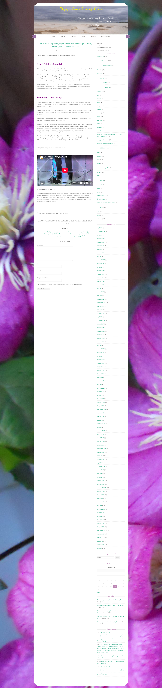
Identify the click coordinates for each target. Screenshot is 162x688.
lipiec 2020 (100, 420)
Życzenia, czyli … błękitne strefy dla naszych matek (111, 600)
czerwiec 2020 (101, 424)
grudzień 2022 (101, 331)
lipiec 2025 (100, 249)
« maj (98, 592)
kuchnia (99, 123)
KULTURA (73, 36)
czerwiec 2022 (101, 342)
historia (99, 113)
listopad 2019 (100, 445)
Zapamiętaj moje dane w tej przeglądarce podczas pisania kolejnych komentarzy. (60, 285)
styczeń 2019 (100, 477)
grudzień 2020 (101, 402)
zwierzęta (99, 219)
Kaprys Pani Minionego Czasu (81, 8)
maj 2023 (99, 317)
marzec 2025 (100, 263)
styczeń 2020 (100, 438)
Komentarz (40, 245)
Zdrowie (102, 78)
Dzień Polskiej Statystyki (67, 222)
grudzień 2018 (101, 480)
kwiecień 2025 (101, 260)
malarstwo (99, 131)
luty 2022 (99, 356)
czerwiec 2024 (101, 285)
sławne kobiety (101, 195)
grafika (99, 109)
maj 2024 (99, 288)
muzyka (72, 220)
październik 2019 (101, 448)
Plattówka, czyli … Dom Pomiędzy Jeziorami (109, 622)
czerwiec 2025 (101, 253)
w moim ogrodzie (104, 168)
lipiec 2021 (100, 377)
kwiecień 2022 (101, 349)
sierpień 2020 (100, 416)
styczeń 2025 (100, 270)
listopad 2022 (100, 335)
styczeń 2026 (100, 238)
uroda (98, 215)
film (98, 95)
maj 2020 (99, 427)
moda (98, 152)
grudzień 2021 (101, 363)
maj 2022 (99, 345)
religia (98, 188)
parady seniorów (81, 222)
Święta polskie (103, 61)
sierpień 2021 (100, 374)
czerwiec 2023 (101, 313)
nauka (98, 159)
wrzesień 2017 (101, 534)
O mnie (63, 36)
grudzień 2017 (101, 523)
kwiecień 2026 (101, 231)
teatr (98, 212)
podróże (99, 172)
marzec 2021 (100, 391)
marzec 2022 (100, 352)
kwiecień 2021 (101, 388)
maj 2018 (99, 505)
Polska (98, 176)
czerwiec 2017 (101, 545)
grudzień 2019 (101, 441)
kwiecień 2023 (101, 320)
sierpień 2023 (100, 306)
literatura (99, 127)
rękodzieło (99, 185)
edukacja (99, 73)
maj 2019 (99, 463)
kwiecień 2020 (101, 431)
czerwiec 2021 (101, 381)
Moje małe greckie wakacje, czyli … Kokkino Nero (110, 605)
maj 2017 (99, 548)
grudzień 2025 (101, 242)
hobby (67, 220)
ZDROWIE (93, 36)
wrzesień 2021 (101, 370)
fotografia (99, 106)
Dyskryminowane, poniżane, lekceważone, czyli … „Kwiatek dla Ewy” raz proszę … (51, 234)
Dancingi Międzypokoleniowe (46, 222)
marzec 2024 (100, 292)
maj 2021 (99, 384)
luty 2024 (99, 295)
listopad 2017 (100, 527)
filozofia (99, 99)
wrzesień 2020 (101, 413)
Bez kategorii (105, 36)
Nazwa (38, 264)
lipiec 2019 (100, 456)
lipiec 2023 (100, 310)
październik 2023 (101, 302)
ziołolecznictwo (104, 148)
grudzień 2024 (101, 274)
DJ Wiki (58, 222)
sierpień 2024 (100, 281)
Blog (53, 36)
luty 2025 (99, 267)
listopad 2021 (100, 367)
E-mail (39, 271)
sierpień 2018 (100, 495)
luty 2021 (99, 395)
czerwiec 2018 (101, 502)
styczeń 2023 (100, 327)
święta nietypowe (80, 220)
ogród (98, 163)
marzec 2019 (100, 470)
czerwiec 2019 (101, 459)
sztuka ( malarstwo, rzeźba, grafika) (106, 203)
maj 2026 (99, 228)
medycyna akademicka (103, 140)
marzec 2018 (100, 512)
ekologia (99, 91)
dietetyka (99, 70)
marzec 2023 (100, 324)
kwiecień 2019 (101, 466)
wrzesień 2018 (101, 491)
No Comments (70, 50)
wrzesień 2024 (101, 278)
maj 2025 (99, 256)
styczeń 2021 (100, 399)
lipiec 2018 (100, 498)
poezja (101, 207)
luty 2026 (99, 235)
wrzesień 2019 (101, 452)
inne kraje (99, 120)
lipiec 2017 (100, 541)
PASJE (83, 36)
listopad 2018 (100, 484)
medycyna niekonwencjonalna (105, 143)
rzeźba (98, 192)
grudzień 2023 (101, 299)
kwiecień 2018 (101, 509)
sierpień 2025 (100, 246)
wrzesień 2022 (101, 338)
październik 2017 (101, 530)
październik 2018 (101, 488)
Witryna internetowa (42, 278)
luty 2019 (99, 473)
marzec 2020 (100, 434)
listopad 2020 (100, 406)
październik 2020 (101, 409)
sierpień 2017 (100, 537)
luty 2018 (99, 516)
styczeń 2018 (100, 520)
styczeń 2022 (100, 359)
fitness (63, 220)
